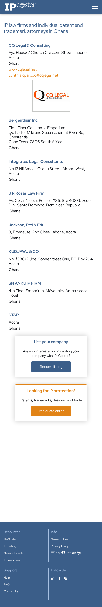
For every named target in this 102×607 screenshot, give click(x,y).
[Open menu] (94, 7)
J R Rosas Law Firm (26, 193)
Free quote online (51, 411)
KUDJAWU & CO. (24, 251)
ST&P (14, 315)
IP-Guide (10, 539)
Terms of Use (59, 539)
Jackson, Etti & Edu (26, 225)
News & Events (13, 553)
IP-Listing (10, 546)
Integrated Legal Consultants (36, 161)
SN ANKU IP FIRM (25, 283)
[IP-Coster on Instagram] (66, 577)
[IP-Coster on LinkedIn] (53, 577)
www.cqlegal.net (23, 69)
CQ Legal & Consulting (30, 45)
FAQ (7, 584)
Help (7, 578)
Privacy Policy (60, 546)
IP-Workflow (12, 560)
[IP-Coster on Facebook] (59, 577)
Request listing (51, 366)
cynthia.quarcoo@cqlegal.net (33, 75)
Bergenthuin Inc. (23, 120)
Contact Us (11, 591)
